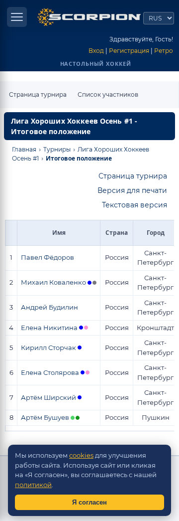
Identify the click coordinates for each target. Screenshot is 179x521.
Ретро (163, 50)
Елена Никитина (49, 328)
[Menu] (17, 17)
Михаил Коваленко (53, 282)
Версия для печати (132, 190)
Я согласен (89, 502)
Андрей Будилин (49, 307)
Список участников (108, 94)
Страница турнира (38, 94)
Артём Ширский (48, 397)
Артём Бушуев (45, 417)
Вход (96, 50)
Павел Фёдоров (47, 257)
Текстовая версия (134, 204)
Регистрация (129, 50)
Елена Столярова (50, 372)
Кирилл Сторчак (48, 347)
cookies (81, 455)
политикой (33, 485)
